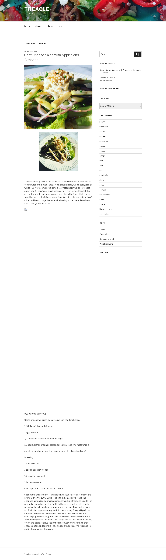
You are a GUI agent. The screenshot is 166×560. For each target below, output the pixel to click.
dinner (51, 26)
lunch (101, 170)
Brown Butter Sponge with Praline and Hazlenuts (120, 70)
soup (101, 199)
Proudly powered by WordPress (37, 554)
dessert (39, 26)
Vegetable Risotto (107, 77)
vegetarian (104, 214)
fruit (101, 165)
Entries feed (104, 234)
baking (27, 26)
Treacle (37, 9)
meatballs (103, 175)
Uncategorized (105, 209)
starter (102, 204)
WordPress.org (106, 244)
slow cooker (104, 195)
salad (101, 185)
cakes (102, 131)
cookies (102, 146)
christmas (103, 141)
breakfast (103, 127)
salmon (102, 190)
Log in (102, 229)
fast (60, 26)
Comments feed (106, 239)
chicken (102, 136)
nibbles (102, 180)
